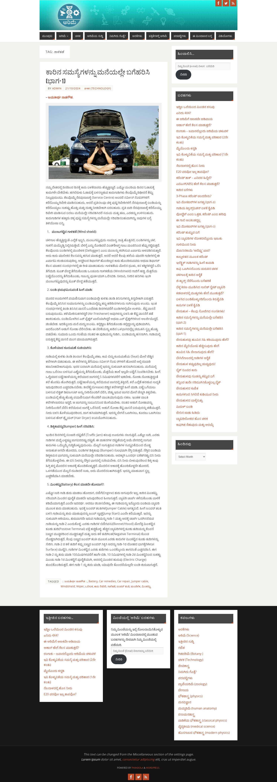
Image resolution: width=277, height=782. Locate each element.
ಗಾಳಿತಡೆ (111, 586)
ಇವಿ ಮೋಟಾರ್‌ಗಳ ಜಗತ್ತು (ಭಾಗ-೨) (195, 202)
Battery (93, 581)
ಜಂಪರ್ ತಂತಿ (123, 586)
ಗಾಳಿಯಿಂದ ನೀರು (186, 244)
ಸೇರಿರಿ (183, 74)
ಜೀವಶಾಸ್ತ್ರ (184, 666)
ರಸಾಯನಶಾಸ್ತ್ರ (186, 714)
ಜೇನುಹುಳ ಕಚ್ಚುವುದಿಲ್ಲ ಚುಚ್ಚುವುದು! (195, 364)
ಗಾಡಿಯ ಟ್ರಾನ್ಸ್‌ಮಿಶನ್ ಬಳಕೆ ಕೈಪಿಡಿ (195, 208)
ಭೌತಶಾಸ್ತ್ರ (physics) (190, 696)
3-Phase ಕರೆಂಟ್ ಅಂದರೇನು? (193, 196)
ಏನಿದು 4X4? (183, 113)
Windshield (68, 586)
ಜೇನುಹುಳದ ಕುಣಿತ (187, 388)
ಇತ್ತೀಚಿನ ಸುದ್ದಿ (186, 641)
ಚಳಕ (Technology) (97, 88)
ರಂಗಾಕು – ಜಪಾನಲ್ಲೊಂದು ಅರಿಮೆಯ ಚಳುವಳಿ (202, 131)
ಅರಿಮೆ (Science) (188, 635)
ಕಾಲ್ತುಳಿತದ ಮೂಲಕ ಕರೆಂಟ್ (192, 257)
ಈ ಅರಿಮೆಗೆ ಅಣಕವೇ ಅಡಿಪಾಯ (194, 119)
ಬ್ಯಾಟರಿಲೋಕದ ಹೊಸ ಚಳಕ (192, 419)
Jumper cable (139, 581)
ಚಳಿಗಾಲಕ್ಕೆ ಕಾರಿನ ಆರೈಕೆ (189, 275)
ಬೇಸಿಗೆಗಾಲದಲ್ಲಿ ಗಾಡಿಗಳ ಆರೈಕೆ (193, 358)
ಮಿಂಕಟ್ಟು (146, 586)
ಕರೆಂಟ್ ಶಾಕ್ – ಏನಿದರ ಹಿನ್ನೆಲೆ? (194, 178)
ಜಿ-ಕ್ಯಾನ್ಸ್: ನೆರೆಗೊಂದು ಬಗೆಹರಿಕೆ (193, 281)
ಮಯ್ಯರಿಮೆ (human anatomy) (197, 708)
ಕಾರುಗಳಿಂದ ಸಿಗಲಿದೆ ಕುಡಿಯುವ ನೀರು (197, 394)
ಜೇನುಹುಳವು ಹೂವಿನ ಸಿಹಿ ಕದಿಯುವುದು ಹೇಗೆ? (202, 340)
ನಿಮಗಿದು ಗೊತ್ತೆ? (187, 672)
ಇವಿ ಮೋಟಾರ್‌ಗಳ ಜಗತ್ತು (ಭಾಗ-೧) (195, 226)
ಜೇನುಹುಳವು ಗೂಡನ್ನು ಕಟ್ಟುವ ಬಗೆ (195, 376)
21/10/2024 (72, 88)
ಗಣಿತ (181, 648)
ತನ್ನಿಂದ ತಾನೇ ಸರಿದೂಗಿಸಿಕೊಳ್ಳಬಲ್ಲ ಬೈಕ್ (198, 382)
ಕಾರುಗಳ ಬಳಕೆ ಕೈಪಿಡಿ (188, 305)
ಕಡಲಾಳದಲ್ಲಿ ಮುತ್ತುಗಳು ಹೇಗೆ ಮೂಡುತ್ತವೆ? (200, 293)
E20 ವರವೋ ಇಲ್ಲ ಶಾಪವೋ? (192, 172)
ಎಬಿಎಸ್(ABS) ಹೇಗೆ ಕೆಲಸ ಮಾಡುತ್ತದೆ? (198, 184)
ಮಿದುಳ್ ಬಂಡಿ (184, 406)
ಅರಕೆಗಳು (183, 629)
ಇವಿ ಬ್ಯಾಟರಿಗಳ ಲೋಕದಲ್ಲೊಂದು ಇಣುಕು (199, 238)
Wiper (80, 586)
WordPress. (153, 767)
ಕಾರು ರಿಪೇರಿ (100, 586)
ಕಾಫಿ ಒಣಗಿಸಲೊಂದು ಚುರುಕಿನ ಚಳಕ (197, 269)
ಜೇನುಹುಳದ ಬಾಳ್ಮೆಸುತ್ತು (189, 400)
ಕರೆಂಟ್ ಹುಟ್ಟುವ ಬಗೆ (188, 232)
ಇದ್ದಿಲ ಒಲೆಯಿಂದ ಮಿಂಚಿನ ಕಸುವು (195, 107)
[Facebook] (218, 3)
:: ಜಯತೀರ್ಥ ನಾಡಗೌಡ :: (74, 581)
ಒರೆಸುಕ (89, 586)
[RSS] (233, 3)
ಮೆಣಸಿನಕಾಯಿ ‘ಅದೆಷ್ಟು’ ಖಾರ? (193, 250)
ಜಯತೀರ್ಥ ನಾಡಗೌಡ (60, 97)
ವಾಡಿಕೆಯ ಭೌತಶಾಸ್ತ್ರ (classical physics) (202, 720)
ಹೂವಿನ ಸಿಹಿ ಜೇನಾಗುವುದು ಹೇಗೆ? (195, 352)
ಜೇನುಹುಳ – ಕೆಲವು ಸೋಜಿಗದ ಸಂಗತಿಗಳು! (200, 311)
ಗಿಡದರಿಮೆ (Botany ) (190, 654)
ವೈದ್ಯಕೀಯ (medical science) (196, 726)
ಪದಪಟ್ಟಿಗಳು (185, 678)
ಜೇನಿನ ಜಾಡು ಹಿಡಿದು (188, 413)
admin (57, 88)
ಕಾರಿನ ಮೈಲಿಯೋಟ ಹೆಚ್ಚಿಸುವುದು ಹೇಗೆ (197, 346)
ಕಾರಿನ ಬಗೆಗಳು (184, 190)
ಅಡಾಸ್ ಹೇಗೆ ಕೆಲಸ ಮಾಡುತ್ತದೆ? (193, 125)
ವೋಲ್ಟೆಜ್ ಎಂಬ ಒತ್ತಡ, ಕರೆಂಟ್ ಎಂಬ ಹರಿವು (201, 214)
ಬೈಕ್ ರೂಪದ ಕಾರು (186, 370)
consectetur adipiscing (138, 759)
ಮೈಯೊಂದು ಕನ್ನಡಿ (186, 148)
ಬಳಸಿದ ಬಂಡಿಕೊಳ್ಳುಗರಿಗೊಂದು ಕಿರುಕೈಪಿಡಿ (200, 299)
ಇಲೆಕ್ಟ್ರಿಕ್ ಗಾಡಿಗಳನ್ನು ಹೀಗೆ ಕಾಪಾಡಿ (195, 263)
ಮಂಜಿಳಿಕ (135, 586)
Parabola (137, 767)
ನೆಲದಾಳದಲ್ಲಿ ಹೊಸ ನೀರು (190, 166)
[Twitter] (226, 3)
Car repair (123, 581)
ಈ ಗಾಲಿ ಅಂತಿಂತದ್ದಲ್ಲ (188, 220)
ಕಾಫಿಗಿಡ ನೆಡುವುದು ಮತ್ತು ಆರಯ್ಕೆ (194, 425)
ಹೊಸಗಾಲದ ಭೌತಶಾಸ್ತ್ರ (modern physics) (204, 733)
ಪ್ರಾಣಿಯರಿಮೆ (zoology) (192, 684)
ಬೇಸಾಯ (183, 690)
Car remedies (107, 581)
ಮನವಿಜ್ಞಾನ (184, 702)
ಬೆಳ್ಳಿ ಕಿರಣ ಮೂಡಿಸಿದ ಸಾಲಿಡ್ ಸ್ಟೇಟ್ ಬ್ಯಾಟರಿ (200, 287)
